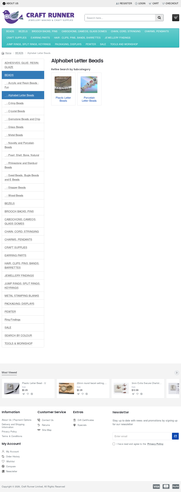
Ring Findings (13, 319)
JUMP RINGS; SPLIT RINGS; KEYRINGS (22, 285)
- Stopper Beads (15, 187)
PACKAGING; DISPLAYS (19, 303)
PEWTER (10, 311)
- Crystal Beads (15, 111)
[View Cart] (175, 17)
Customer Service (51, 412)
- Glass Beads (14, 127)
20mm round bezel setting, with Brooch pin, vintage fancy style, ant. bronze (92, 383)
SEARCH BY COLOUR (18, 335)
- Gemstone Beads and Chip (22, 119)
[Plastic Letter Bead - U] (12, 389)
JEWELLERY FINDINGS (19, 275)
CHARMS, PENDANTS (18, 239)
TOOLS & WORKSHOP (19, 343)
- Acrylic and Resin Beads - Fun (22, 85)
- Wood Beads (14, 195)
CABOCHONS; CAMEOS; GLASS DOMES (20, 221)
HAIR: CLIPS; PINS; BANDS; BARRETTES (22, 265)
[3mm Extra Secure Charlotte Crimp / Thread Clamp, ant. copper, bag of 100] (121, 389)
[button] (23, 393)
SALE (8, 327)
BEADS (19, 53)
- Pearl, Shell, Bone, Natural (22, 155)
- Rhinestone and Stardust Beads (21, 165)
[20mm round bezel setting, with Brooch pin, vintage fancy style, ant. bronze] (66, 389)
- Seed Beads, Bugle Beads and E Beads (22, 177)
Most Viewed (9, 372)
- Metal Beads (14, 135)
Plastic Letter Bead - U (34, 383)
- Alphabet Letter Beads (19, 95)
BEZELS (10, 203)
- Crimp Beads (14, 103)
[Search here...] (159, 17)
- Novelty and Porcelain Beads (19, 145)
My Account (11, 444)
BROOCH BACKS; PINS (19, 211)
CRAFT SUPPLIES (16, 247)
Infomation (11, 412)
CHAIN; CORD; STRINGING (22, 231)
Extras (78, 412)
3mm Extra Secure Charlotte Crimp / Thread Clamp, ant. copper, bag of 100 (147, 383)
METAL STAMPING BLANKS (22, 295)
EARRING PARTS (15, 255)
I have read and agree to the (139, 444)
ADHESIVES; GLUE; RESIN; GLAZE (22, 65)
